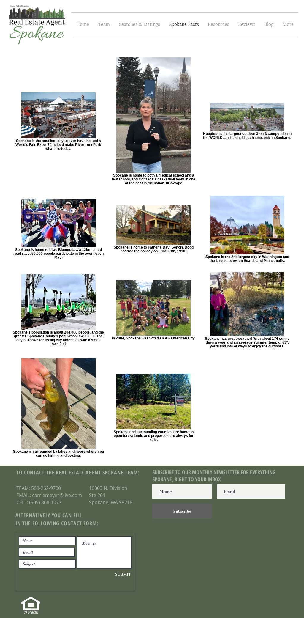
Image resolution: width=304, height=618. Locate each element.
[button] (139, 24)
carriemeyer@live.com (57, 495)
